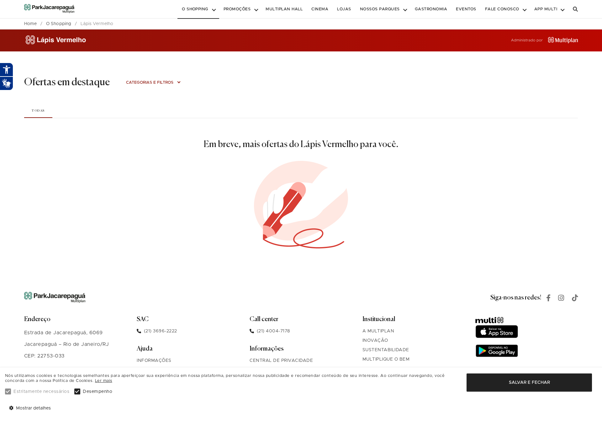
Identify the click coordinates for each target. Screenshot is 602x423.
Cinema (319, 9)
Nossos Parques (380, 9)
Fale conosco (502, 9)
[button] (198, 9)
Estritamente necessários (41, 391)
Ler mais (103, 381)
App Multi (545, 9)
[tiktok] (575, 298)
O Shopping (195, 9)
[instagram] (561, 298)
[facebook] (548, 298)
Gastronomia (431, 9)
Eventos (466, 9)
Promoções (237, 9)
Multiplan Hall (284, 9)
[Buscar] (575, 9)
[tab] (38, 110)
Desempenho (97, 391)
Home (30, 24)
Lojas (344, 9)
